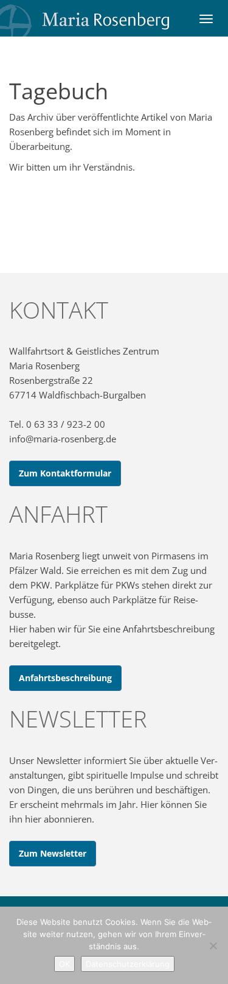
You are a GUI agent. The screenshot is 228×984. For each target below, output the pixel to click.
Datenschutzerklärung (128, 964)
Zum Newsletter (52, 853)
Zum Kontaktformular (65, 473)
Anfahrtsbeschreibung (65, 678)
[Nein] (213, 946)
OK (64, 964)
